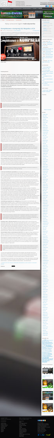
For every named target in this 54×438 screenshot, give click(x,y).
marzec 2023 (45, 180)
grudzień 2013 (45, 257)
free (42, 345)
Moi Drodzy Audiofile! (49, 54)
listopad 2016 (45, 213)
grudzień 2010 (45, 314)
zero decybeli (46, 361)
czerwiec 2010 (45, 323)
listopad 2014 (45, 239)
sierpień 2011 (45, 300)
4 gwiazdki (50, 340)
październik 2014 (46, 240)
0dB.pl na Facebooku (47, 109)
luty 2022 (44, 198)
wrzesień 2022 (45, 187)
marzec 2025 (45, 141)
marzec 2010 (45, 328)
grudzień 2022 (45, 185)
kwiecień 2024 (45, 159)
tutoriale (51, 358)
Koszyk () (52, 0)
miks (43, 349)
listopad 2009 (45, 335)
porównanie (50, 351)
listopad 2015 (45, 221)
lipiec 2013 (45, 265)
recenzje (50, 354)
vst (43, 359)
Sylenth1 (2, 431)
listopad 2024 (45, 148)
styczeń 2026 (45, 125)
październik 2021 (46, 205)
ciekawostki (48, 343)
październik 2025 (46, 130)
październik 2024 (46, 150)
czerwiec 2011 (45, 304)
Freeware (44, 25)
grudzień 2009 (45, 333)
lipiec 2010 (45, 322)
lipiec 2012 (45, 284)
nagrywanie (46, 350)
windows (50, 359)
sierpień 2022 (45, 189)
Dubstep (2, 429)
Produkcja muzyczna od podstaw (43, 424)
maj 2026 (44, 119)
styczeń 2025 (45, 145)
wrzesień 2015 (45, 224)
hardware (44, 347)
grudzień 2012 (45, 276)
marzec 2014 (45, 252)
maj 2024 (44, 158)
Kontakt (34, 8)
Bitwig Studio (3, 427)
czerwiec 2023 (45, 176)
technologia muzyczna (10, 20)
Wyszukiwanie (21, 435)
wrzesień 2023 (45, 171)
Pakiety (20, 426)
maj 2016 (44, 218)
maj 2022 (44, 193)
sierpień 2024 (45, 153)
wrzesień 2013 (45, 262)
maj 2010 (44, 325)
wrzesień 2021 (45, 206)
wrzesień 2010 (45, 318)
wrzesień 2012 (45, 281)
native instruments (44, 351)
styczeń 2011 (45, 312)
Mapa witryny (21, 436)
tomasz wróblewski (45, 357)
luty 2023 (44, 182)
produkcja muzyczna (46, 353)
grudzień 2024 (45, 146)
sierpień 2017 (45, 211)
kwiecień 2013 (45, 270)
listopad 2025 (45, 128)
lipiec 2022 (45, 190)
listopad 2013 (45, 258)
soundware (44, 356)
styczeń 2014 (45, 255)
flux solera (7, 262)
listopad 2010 (45, 315)
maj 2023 (44, 177)
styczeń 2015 (45, 236)
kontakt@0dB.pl (3, 421)
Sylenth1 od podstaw (41, 428)
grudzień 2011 (45, 296)
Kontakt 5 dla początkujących (47, 388)
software (48, 355)
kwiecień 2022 (45, 195)
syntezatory (49, 356)
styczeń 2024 (45, 164)
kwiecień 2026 (45, 120)
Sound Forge (3, 428)
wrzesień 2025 (45, 132)
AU (43, 36)
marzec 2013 (45, 271)
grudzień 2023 (45, 166)
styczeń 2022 (45, 200)
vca (24, 262)
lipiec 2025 (45, 135)
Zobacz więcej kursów (41, 431)
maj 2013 (44, 268)
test (43, 357)
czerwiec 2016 (45, 216)
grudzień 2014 (45, 237)
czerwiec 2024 (45, 156)
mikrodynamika (21, 262)
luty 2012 (44, 292)
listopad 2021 (45, 203)
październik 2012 (46, 279)
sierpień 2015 (45, 226)
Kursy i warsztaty (16, 8)
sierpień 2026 (45, 114)
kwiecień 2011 (45, 307)
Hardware (44, 28)
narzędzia (50, 350)
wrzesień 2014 (45, 242)
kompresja (11, 262)
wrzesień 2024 (45, 151)
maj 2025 (44, 138)
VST (43, 33)
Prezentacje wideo (46, 22)
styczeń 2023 (45, 184)
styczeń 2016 (45, 219)
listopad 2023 (45, 167)
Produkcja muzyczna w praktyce (43, 423)
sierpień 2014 (45, 244)
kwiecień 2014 (45, 250)
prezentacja (44, 352)
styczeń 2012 (45, 294)
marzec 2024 (45, 161)
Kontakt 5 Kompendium (46, 412)
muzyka (43, 350)
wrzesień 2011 (45, 299)
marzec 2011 (45, 309)
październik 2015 (46, 223)
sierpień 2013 (45, 263)
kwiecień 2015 (45, 231)
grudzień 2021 (45, 201)
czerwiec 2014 (45, 247)
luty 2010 (44, 330)
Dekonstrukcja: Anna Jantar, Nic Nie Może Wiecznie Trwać (47, 58)
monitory (49, 349)
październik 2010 (46, 317)
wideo (45, 359)
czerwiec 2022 (45, 192)
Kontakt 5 (2, 430)
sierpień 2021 (45, 208)
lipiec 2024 (45, 154)
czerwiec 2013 (45, 266)
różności (44, 355)
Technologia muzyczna (6, 8)
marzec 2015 (45, 232)
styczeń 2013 (45, 275)
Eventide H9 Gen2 (46, 85)
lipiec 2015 (45, 227)
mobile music (46, 349)
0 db (43, 340)
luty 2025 (44, 143)
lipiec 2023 (45, 174)
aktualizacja (47, 341)
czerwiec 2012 (45, 286)
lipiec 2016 (45, 214)
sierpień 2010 (45, 320)
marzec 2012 (45, 291)
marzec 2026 (45, 122)
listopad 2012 (45, 278)
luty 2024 (44, 163)
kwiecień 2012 (45, 289)
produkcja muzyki (44, 354)
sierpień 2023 (45, 172)
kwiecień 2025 (45, 140)
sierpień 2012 (45, 283)
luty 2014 (44, 253)
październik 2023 (46, 169)
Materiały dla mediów (23, 429)
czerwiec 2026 (45, 117)
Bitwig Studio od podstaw (42, 430)
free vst (44, 346)
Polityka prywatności (22, 431)
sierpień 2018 (45, 210)
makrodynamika (18, 20)
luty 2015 (44, 234)
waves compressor (29, 262)
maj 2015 (44, 229)
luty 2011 (44, 310)
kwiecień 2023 (45, 179)
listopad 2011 (45, 297)
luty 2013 (44, 273)
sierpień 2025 (45, 133)
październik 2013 (46, 260)
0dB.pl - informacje (22, 428)
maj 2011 (44, 305)
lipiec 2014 (45, 245)
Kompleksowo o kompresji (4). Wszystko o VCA (18, 28)
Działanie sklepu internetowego (24, 434)
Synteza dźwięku (45, 400)
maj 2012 (44, 288)
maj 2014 (44, 249)
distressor (4, 262)
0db (45, 340)
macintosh (44, 348)
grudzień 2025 (45, 127)
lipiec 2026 (45, 115)
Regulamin (21, 432)
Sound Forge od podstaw (42, 425)
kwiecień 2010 (45, 326)
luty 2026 (44, 124)
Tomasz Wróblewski (17, 30)
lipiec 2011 (45, 302)
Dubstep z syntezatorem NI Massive (44, 427)
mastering (49, 348)
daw (52, 343)
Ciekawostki (45, 30)
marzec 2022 (45, 197)
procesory (48, 352)
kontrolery (51, 347)
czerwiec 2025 (45, 137)
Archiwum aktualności (23, 430)
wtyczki (44, 361)
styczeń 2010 (45, 331)
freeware (49, 346)
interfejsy (48, 347)
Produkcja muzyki (4, 426)
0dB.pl (40, 8)
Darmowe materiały (26, 8)
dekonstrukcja (44, 344)
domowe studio (49, 344)
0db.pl (48, 340)
